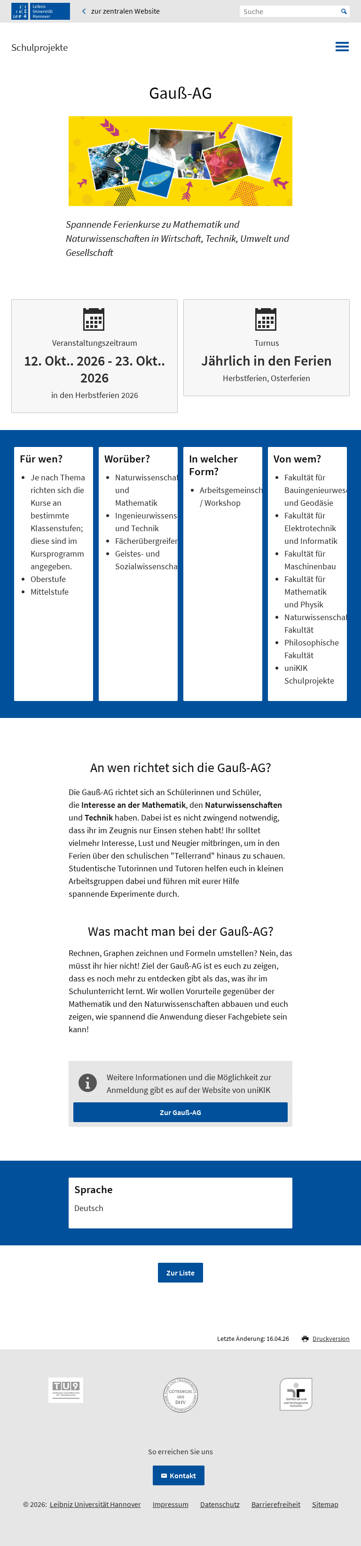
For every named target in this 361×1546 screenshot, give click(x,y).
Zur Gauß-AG (180, 1112)
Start (344, 11)
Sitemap (325, 1504)
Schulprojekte (39, 47)
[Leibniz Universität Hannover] (40, 11)
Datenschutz (220, 1504)
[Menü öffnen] (342, 49)
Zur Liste (180, 1272)
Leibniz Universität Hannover (95, 1504)
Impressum (170, 1504)
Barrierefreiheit (275, 1504)
